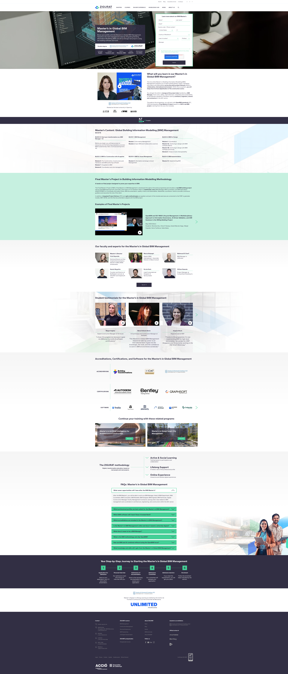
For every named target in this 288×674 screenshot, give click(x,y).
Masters (119, 7)
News (146, 623)
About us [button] (172, 7)
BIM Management (124, 623)
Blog (164, 1)
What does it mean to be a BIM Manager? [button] (127, 531)
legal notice (175, 52)
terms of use (182, 50)
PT (192, 1)
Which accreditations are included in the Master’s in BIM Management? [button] (137, 520)
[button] (178, 7)
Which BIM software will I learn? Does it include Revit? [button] (132, 515)
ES (187, 1)
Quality (110, 657)
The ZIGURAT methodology (114, 465)
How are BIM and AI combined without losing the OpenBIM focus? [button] (136, 542)
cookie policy (167, 52)
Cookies (105, 657)
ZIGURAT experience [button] (139, 7)
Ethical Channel (124, 657)
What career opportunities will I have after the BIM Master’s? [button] (134, 490)
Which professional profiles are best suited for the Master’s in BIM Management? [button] (141, 509)
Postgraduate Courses (125, 642)
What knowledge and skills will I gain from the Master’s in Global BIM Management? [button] (142, 548)
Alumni (159, 1)
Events (146, 629)
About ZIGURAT (148, 634)
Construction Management (126, 626)
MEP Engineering (124, 632)
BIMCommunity (148, 632)
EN (189, 1)
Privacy (100, 657)
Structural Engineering (125, 629)
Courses (127, 7)
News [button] (164, 7)
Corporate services (171, 1)
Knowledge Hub (154, 7)
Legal (96, 657)
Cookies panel (116, 657)
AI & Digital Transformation (126, 634)
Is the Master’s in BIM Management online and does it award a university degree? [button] (141, 526)
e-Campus (180, 1)
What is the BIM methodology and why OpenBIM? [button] (130, 537)
